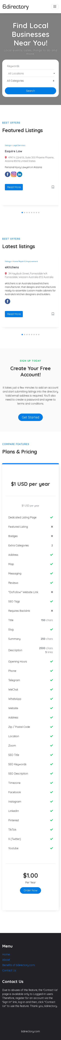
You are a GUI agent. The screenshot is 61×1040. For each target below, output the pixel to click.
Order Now (30, 890)
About (6, 959)
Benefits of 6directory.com (18, 965)
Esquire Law (13, 151)
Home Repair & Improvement (25, 261)
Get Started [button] (30, 417)
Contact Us (9, 970)
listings (8, 145)
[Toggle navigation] (54, 6)
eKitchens (12, 267)
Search (30, 90)
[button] (22, 212)
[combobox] (30, 73)
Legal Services (19, 145)
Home (6, 954)
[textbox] (30, 73)
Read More (14, 187)
